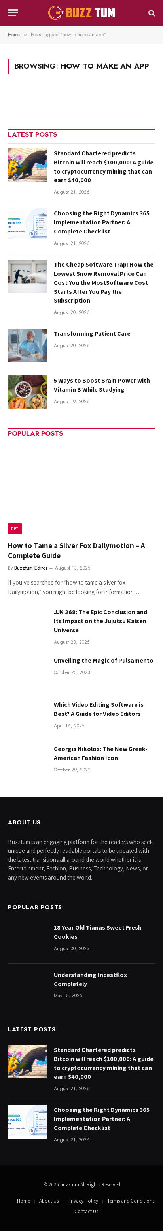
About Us (49, 1200)
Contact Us (86, 1211)
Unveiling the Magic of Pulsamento (104, 660)
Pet (15, 528)
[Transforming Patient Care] (27, 345)
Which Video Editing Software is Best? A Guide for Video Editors (99, 709)
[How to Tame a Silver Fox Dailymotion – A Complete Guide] (81, 490)
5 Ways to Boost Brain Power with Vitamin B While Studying (102, 385)
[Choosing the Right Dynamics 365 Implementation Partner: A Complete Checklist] (27, 225)
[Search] (151, 13)
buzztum (70, 1184)
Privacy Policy (83, 1200)
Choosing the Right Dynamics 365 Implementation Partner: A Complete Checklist (102, 222)
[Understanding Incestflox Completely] (27, 986)
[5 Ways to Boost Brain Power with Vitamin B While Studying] (27, 392)
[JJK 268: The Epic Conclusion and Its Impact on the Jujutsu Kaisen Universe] (27, 624)
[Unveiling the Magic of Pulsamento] (27, 672)
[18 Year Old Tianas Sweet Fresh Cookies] (27, 939)
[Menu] (13, 13)
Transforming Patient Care (92, 333)
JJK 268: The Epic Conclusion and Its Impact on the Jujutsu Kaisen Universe (100, 621)
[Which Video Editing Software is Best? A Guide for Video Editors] (27, 716)
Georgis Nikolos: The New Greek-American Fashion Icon (101, 753)
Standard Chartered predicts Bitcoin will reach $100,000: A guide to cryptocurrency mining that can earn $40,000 (104, 167)
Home (23, 1200)
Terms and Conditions (130, 1200)
